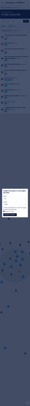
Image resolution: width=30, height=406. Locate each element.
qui (15, 209)
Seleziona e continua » (10, 214)
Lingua (5, 202)
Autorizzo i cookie (9, 211)
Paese (4, 196)
